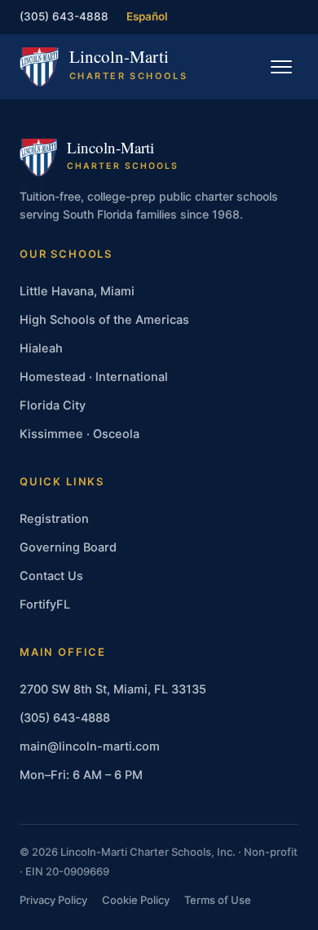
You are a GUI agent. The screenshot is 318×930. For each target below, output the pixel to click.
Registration (54, 519)
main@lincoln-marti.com (90, 746)
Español (147, 16)
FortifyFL (45, 604)
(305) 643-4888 (64, 16)
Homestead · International (94, 377)
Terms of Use (217, 899)
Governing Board (68, 547)
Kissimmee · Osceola (79, 434)
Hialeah (41, 348)
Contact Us (51, 576)
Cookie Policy (136, 899)
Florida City (53, 405)
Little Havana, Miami (77, 291)
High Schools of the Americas (104, 319)
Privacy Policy (53, 899)
